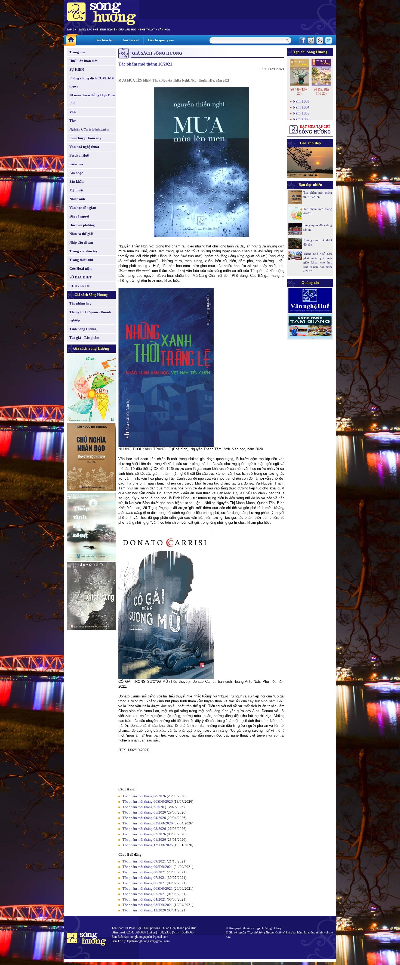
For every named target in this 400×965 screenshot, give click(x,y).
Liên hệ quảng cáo (161, 40)
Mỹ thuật (76, 190)
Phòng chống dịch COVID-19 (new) (91, 82)
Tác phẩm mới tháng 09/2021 (144, 861)
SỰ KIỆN (76, 69)
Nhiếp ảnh (77, 199)
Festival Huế (79, 155)
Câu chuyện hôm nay (85, 138)
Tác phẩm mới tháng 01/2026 (144, 839)
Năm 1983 (301, 101)
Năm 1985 (301, 113)
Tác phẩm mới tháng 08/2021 (144, 872)
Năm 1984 (301, 107)
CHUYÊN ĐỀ (79, 286)
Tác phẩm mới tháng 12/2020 (144, 910)
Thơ (72, 121)
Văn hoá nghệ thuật (84, 147)
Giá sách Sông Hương (91, 295)
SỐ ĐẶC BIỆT (80, 277)
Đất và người (79, 216)
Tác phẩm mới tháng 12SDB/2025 (147, 845)
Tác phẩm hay (80, 303)
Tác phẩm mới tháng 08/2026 (144, 796)
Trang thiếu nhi (81, 260)
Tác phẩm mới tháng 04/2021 (144, 899)
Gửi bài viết (131, 40)
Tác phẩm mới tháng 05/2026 (144, 812)
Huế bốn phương (82, 225)
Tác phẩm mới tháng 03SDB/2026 (147, 823)
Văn (72, 112)
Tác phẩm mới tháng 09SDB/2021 (147, 867)
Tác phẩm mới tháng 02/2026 (144, 834)
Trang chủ (77, 52)
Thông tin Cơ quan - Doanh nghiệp (90, 316)
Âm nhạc (76, 173)
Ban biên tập (104, 40)
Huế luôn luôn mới (83, 61)
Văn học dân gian (82, 208)
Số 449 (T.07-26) (299, 91)
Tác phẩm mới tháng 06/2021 (144, 883)
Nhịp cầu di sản (81, 242)
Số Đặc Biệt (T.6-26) (321, 91)
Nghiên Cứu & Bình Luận (89, 129)
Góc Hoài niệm (81, 268)
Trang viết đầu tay (83, 251)
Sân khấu (76, 181)
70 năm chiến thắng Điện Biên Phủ (92, 99)
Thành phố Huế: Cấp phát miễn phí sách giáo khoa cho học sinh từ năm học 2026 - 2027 (317, 262)
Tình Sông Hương (83, 329)
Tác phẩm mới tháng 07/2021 (144, 878)
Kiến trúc (76, 164)
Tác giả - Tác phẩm (84, 338)
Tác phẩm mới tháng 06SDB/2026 (147, 801)
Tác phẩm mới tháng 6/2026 (143, 807)
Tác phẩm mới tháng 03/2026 (144, 829)
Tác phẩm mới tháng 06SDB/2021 (147, 888)
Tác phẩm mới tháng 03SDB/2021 (147, 905)
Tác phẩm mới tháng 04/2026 (144, 818)
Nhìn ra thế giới (81, 234)
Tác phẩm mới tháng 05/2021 (144, 894)
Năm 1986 (301, 119)
